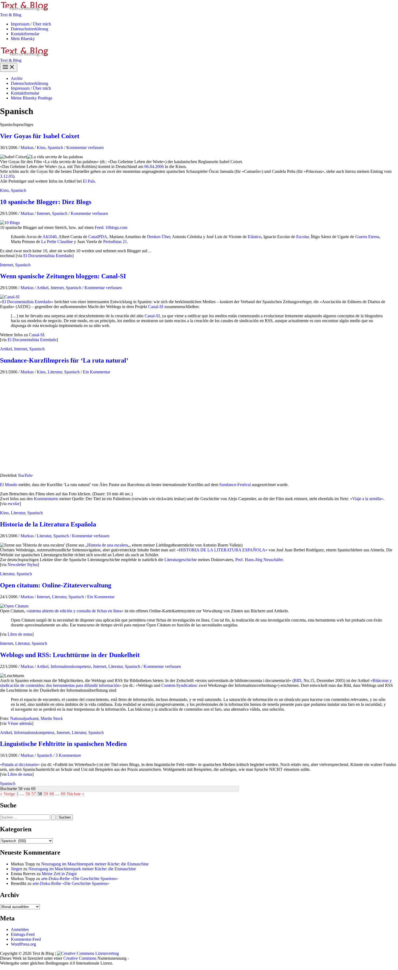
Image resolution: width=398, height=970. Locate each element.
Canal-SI (155, 306)
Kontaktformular (25, 33)
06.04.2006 (154, 166)
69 (63, 793)
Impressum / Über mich (31, 24)
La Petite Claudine (57, 241)
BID (297, 680)
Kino (41, 147)
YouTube (25, 475)
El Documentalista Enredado (47, 255)
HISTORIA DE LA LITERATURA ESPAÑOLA (222, 550)
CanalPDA (97, 236)
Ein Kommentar (96, 372)
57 (34, 793)
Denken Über (158, 236)
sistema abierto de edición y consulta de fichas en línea (74, 611)
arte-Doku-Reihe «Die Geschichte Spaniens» (79, 878)
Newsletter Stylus (23, 564)
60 (52, 793)
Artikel (42, 287)
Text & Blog (10, 14)
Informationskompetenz (71, 666)
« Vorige (7, 793)
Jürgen (16, 868)
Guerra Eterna (367, 236)
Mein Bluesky (23, 38)
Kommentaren (46, 498)
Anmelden (20, 929)
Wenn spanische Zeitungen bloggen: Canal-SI (63, 276)
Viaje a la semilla (366, 498)
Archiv (17, 78)
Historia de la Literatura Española (48, 524)
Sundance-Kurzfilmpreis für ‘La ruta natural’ (64, 360)
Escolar (302, 236)
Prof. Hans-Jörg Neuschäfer (259, 559)
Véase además (20, 723)
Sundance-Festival (235, 484)
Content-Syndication (179, 685)
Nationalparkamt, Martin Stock (36, 718)
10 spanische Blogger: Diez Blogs (45, 201)
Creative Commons (79, 958)
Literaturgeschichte (180, 559)
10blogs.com (116, 227)
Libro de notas (20, 634)
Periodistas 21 (115, 241)
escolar (13, 503)
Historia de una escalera (107, 545)
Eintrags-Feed (23, 934)
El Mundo (8, 484)
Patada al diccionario (20, 764)
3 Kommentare (68, 755)
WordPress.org (23, 944)
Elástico (254, 236)
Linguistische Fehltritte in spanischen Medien (63, 743)
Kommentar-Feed (26, 939)
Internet (43, 213)
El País (89, 181)
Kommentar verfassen (85, 147)
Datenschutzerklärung (29, 29)
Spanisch (55, 147)
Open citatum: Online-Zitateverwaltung (55, 585)
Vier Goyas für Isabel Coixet (39, 136)
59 (46, 793)
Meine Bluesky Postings (31, 98)
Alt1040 (50, 236)
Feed (99, 227)
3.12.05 (6, 176)
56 (28, 793)
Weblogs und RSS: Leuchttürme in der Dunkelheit (70, 654)
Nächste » (75, 793)
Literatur (55, 372)
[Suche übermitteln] (53, 817)
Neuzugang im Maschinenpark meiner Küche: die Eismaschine (95, 864)
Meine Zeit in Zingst (59, 873)
